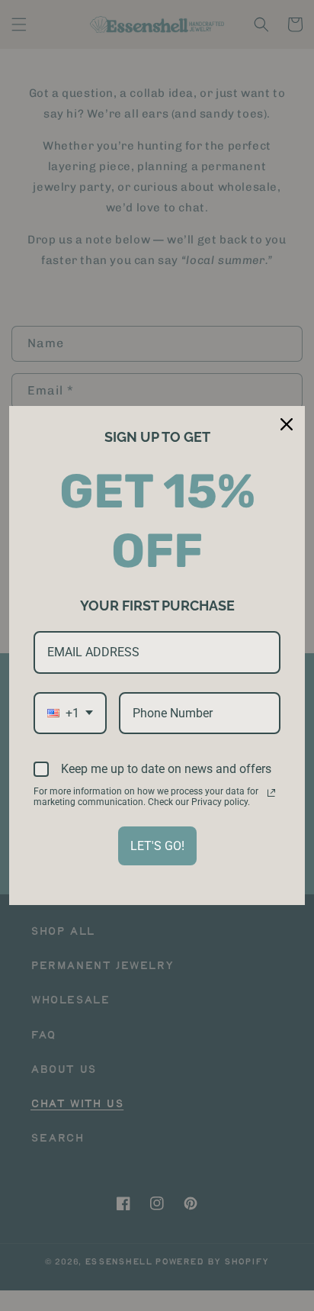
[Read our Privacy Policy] (271, 793)
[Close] (286, 424)
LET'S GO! (157, 846)
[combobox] (70, 713)
